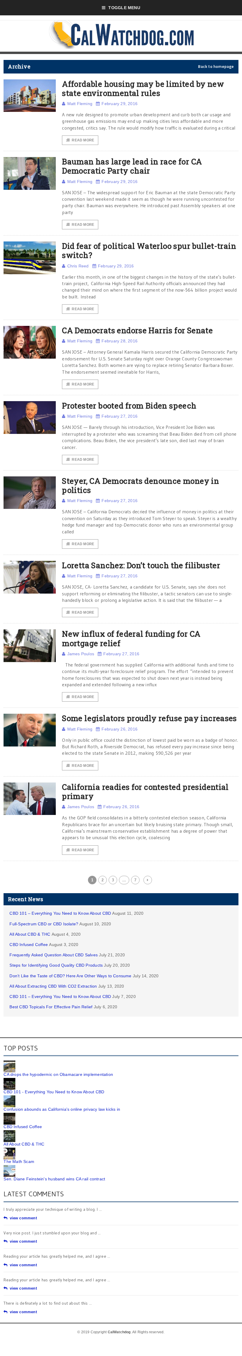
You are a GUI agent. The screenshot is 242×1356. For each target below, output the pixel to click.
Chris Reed (78, 266)
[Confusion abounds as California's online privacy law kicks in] (9, 1097)
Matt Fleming (79, 103)
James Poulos (80, 653)
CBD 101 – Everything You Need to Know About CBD (60, 913)
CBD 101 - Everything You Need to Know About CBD (54, 1091)
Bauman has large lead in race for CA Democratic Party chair (132, 166)
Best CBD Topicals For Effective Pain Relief (50, 1006)
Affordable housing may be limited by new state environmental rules (143, 88)
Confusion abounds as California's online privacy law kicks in (62, 1109)
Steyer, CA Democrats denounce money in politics (140, 485)
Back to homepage (216, 66)
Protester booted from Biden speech (129, 406)
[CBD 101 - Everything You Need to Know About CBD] (9, 1080)
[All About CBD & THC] (9, 1132)
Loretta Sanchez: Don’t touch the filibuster (141, 565)
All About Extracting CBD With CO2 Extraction (53, 986)
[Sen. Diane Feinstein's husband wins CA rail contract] (9, 1167)
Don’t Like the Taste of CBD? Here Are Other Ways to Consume (70, 975)
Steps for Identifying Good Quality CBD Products (56, 965)
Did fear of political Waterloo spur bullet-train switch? (149, 250)
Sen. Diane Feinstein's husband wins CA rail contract (54, 1179)
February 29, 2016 (120, 103)
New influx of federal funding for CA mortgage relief (131, 638)
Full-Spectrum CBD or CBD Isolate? (43, 924)
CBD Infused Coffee (28, 944)
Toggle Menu (124, 7)
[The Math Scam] (9, 1149)
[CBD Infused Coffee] (9, 1114)
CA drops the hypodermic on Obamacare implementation (58, 1074)
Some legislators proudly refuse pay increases (149, 718)
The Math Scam (19, 1161)
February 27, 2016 (120, 416)
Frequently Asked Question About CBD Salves (53, 955)
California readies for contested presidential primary (145, 791)
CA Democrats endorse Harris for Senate (137, 330)
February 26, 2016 (120, 729)
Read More (83, 140)
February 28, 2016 (120, 341)
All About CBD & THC (29, 934)
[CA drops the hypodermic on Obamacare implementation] (9, 1062)
